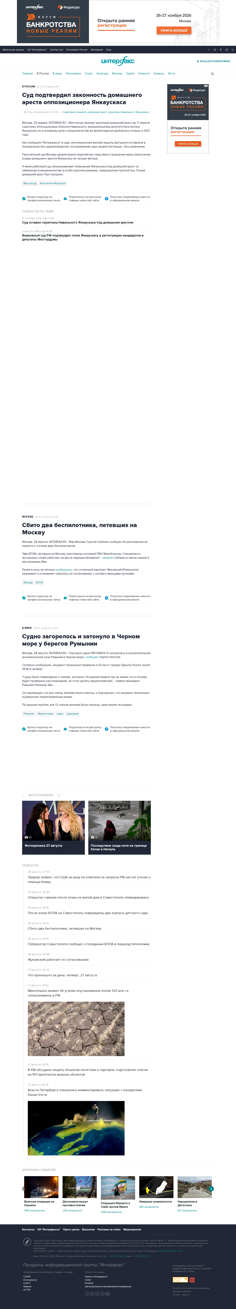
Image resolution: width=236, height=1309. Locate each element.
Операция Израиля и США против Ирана (115, 1205)
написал (104, 322)
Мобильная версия (13, 49)
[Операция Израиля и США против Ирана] (118, 1198)
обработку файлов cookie (170, 1251)
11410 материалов (34, 1210)
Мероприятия (132, 1229)
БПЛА (45, 391)
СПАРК (27, 1276)
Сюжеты (158, 73)
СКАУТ (26, 1283)
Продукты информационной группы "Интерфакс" (74, 1265)
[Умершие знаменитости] (156, 1197)
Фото (171, 73)
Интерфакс (118, 61)
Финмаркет (97, 49)
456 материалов (149, 1206)
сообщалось (63, 569)
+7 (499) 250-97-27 (141, 1256)
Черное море (45, 713)
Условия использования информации (191, 1288)
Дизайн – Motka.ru (181, 1294)
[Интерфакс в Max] (108, 1294)
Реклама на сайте (109, 1229)
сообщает (92, 657)
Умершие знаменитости (155, 1201)
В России (43, 73)
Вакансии (88, 1229)
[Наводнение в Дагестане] (195, 1197)
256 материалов (72, 1210)
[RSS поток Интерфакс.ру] (102, 1294)
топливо (74, 391)
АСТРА (26, 1289)
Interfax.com (56, 49)
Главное (27, 73)
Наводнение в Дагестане (187, 1203)
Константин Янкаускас (53, 183)
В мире (57, 73)
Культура (102, 73)
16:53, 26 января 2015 (48, 86)
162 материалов (187, 1210)
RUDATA (89, 1283)
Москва (117, 73)
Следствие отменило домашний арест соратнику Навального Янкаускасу (105, 112)
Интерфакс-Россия (76, 49)
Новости (143, 73)
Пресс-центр (71, 1229)
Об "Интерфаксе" (37, 49)
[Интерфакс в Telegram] (92, 1294)
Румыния (28, 713)
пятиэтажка (59, 391)
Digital (130, 73)
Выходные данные (182, 1291)
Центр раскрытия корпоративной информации (108, 1286)
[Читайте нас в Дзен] (87, 1294)
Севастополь (31, 391)
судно (60, 713)
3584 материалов (111, 1212)
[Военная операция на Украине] (41, 1197)
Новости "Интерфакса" (96, 1276)
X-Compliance (30, 1280)
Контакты (28, 1229)
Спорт (89, 73)
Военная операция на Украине (39, 1203)
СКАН (88, 1280)
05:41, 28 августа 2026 (46, 517)
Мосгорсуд (29, 183)
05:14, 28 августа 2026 (48, 265)
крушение (73, 713)
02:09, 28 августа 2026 (46, 628)
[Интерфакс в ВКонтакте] (97, 1294)
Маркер (27, 1286)
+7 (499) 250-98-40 (117, 1256)
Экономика (73, 73)
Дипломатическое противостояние (75, 1203)
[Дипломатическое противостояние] (80, 1197)
